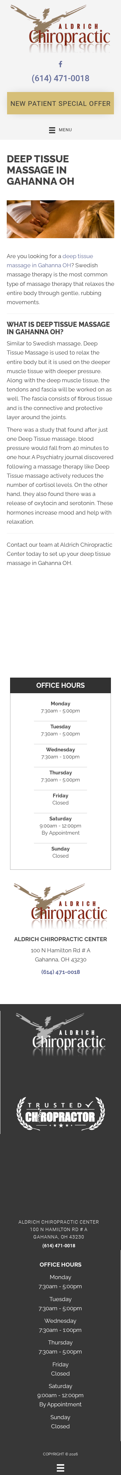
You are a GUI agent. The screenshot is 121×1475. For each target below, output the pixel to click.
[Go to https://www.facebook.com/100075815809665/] (60, 65)
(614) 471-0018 (60, 78)
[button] (60, 103)
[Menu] (60, 1468)
